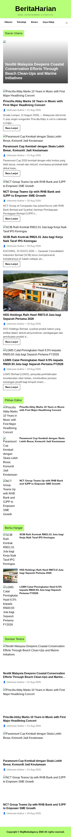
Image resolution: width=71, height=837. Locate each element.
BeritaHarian (35, 8)
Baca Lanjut (11, 128)
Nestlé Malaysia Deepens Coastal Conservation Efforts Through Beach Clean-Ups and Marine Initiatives (34, 677)
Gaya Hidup (48, 22)
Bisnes (34, 22)
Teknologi (21, 22)
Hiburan (8, 22)
